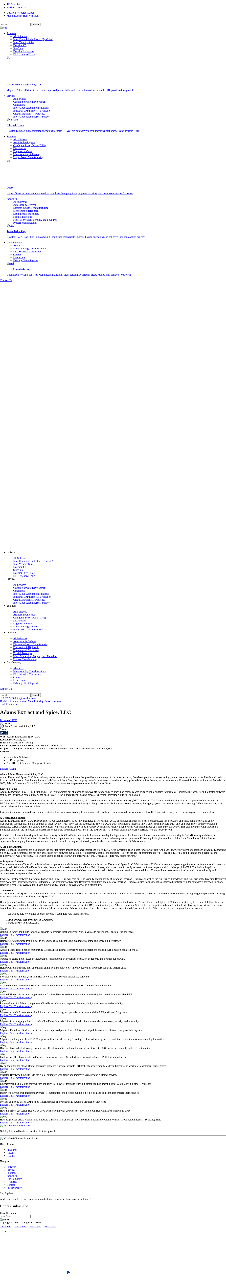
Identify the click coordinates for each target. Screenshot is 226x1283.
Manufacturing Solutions (26, 154)
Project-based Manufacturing (28, 157)
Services (11, 95)
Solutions (11, 136)
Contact (11, 1184)
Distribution (19, 148)
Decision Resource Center (20, 12)
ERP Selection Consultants (27, 251)
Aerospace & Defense (24, 204)
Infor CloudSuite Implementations (31, 107)
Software (11, 33)
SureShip (18, 48)
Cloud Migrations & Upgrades (29, 113)
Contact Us (6, 280)
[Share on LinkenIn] (2, 733)
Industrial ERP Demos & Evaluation (32, 110)
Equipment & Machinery (26, 213)
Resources (12, 1181)
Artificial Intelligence (24, 142)
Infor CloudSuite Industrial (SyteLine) (33, 39)
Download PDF (8, 720)
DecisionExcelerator (23, 51)
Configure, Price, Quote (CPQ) (29, 145)
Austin (10, 1152)
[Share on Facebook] (6, 733)
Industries (12, 198)
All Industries (20, 201)
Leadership (19, 257)
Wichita (11, 1155)
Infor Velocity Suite (23, 42)
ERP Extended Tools (24, 54)
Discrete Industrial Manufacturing (30, 207)
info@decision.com (17, 7)
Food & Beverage (22, 216)
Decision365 (19, 45)
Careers (17, 254)
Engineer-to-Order (22, 151)
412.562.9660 (14, 4)
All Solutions (20, 139)
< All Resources (8, 704)
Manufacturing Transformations (23, 15)
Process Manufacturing (25, 222)
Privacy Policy (14, 1187)
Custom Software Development (29, 101)
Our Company (14, 242)
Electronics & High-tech (26, 210)
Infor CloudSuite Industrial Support (31, 116)
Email (8, 1213)
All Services (19, 98)
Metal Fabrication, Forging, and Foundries (35, 219)
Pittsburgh (12, 1149)
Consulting (19, 104)
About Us (18, 245)
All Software (20, 36)
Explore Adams (8, 768)
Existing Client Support (25, 260)
